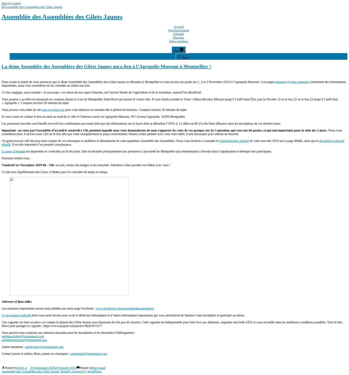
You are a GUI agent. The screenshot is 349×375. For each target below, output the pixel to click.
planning (280, 82)
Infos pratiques (178, 41)
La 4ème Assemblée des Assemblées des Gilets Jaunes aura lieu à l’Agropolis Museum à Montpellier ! (106, 66)
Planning (178, 37)
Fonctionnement (178, 30)
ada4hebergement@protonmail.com (24, 340)
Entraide (178, 34)
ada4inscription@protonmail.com (23, 336)
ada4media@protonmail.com (88, 353)
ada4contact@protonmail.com (44, 347)
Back (185, 57)
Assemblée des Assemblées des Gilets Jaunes (62, 16)
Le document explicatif (17, 315)
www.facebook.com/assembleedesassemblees (125, 308)
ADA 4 (22, 368)
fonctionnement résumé (234, 141)
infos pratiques (299, 82)
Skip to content (11, 3)
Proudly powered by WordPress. (81, 371)
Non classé (98, 368)
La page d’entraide (13, 151)
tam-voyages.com (53, 109)
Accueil (179, 26)
